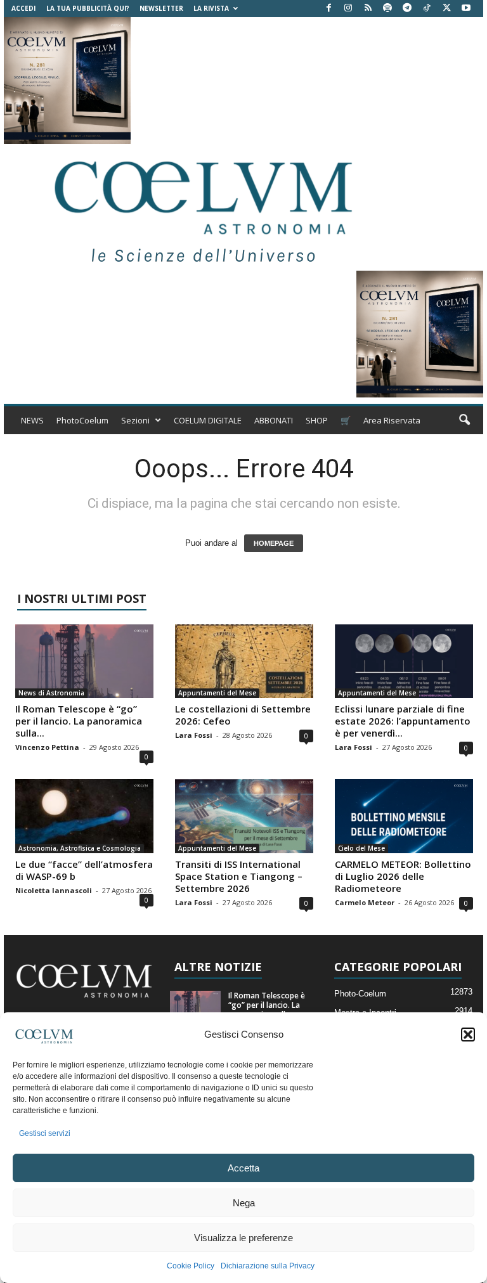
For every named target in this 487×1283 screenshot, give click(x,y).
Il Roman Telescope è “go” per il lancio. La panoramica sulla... (78, 720)
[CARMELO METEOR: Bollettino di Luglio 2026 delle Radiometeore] (404, 816)
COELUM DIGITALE (208, 420)
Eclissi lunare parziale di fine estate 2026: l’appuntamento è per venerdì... (403, 720)
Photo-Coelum (360, 993)
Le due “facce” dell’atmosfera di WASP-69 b (84, 870)
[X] (446, 8)
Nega (244, 1202)
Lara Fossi (193, 735)
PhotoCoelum (82, 420)
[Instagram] (348, 8)
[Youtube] (466, 8)
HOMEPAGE (274, 543)
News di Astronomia (51, 692)
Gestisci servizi (44, 1133)
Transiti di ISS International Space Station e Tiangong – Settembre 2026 (238, 876)
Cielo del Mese (361, 848)
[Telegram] (407, 8)
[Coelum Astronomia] (200, 207)
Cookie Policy (190, 1265)
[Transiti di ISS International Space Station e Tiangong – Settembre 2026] (244, 816)
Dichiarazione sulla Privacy (268, 1265)
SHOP (317, 420)
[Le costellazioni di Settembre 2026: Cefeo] (244, 661)
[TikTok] (426, 8)
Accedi (23, 8)
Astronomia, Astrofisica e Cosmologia (79, 848)
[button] (468, 1034)
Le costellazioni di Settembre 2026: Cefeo (243, 714)
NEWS (32, 420)
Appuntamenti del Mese (217, 692)
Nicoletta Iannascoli (53, 890)
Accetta (243, 1168)
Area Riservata (391, 420)
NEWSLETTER (161, 8)
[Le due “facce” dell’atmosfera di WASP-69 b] (84, 816)
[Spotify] (387, 8)
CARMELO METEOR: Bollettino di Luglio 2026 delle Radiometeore (403, 876)
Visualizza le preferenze (243, 1237)
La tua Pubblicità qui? (87, 8)
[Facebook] (328, 8)
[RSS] (367, 8)
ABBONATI (273, 420)
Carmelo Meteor (364, 902)
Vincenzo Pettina (47, 747)
